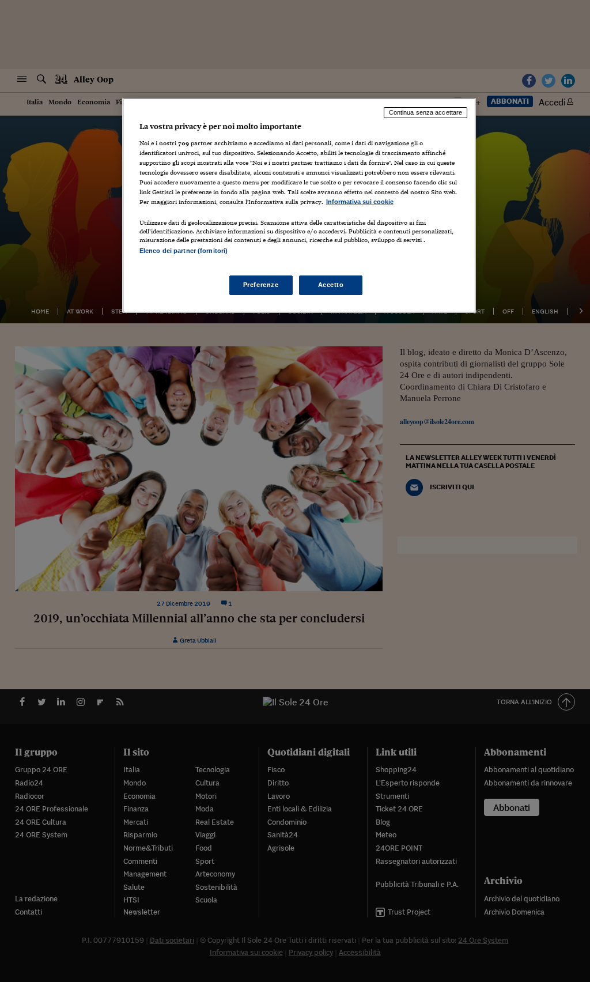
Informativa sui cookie (360, 201)
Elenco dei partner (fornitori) (183, 250)
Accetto (331, 284)
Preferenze (261, 284)
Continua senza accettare (426, 112)
